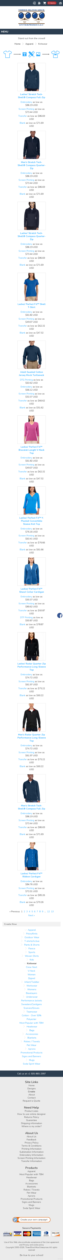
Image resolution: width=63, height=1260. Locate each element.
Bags (31, 1030)
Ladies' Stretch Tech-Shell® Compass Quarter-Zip (32, 236)
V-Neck (31, 970)
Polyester (31, 1019)
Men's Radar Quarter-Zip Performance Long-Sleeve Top (31, 737)
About (31, 1094)
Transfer (22, 116)
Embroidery (26, 102)
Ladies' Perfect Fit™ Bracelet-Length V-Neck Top (31, 450)
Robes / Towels (32, 1041)
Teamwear (31, 1011)
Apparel (29, 43)
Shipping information (31, 1123)
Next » (31, 915)
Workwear (31, 985)
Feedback (31, 1139)
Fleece (31, 948)
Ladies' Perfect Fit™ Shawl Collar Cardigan (31, 590)
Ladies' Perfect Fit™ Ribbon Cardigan (31, 875)
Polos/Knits (31, 933)
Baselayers (31, 993)
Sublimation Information (32, 1151)
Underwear (32, 996)
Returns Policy (31, 1117)
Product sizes (31, 1111)
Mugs (32, 1060)
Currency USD (60, 3)
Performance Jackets (31, 1000)
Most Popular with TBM (31, 1022)
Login (34, 3)
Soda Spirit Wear (31, 1063)
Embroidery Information (31, 1155)
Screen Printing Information (31, 1158)
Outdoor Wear (32, 937)
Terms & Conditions (31, 1145)
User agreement (52, 1242)
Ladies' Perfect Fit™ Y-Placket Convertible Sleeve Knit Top (31, 521)
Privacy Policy (31, 1142)
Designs (31, 1088)
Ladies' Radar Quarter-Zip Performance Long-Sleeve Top (31, 666)
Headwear (32, 1026)
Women (32, 974)
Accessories (32, 1034)
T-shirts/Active (31, 941)
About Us (31, 1136)
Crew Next (31, 967)
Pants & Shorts (32, 944)
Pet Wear (31, 1045)
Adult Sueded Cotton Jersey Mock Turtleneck (31, 374)
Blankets (31, 1037)
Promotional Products (31, 1052)
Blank (22, 122)
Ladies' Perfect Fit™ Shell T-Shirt (32, 306)
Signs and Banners (31, 1056)
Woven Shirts (32, 956)
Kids (32, 959)
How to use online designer (31, 1114)
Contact (32, 1097)
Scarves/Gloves (31, 1008)
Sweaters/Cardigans (31, 1004)
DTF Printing (26, 617)
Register (39, 3)
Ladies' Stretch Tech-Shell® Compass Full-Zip (31, 96)
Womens (31, 989)
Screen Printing (26, 109)
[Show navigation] (31, 31)
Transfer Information (31, 1161)
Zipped (31, 978)
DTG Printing (26, 379)
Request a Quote (31, 1100)
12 (48, 911)
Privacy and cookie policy (33, 1245)
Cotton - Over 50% (31, 1015)
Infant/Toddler (32, 982)
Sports (31, 952)
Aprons (32, 1048)
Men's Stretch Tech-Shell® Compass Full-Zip (31, 807)
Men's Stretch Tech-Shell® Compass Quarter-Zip (32, 165)
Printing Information (32, 1148)
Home (18, 43)
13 (52, 911)
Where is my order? (31, 1126)
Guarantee (31, 1120)
